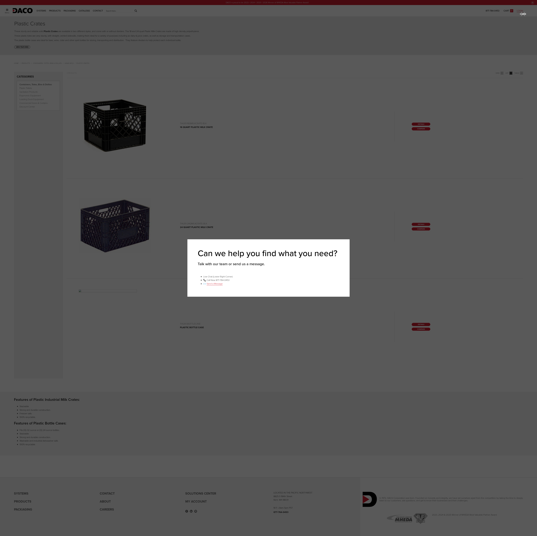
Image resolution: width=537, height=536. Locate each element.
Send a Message (215, 283)
